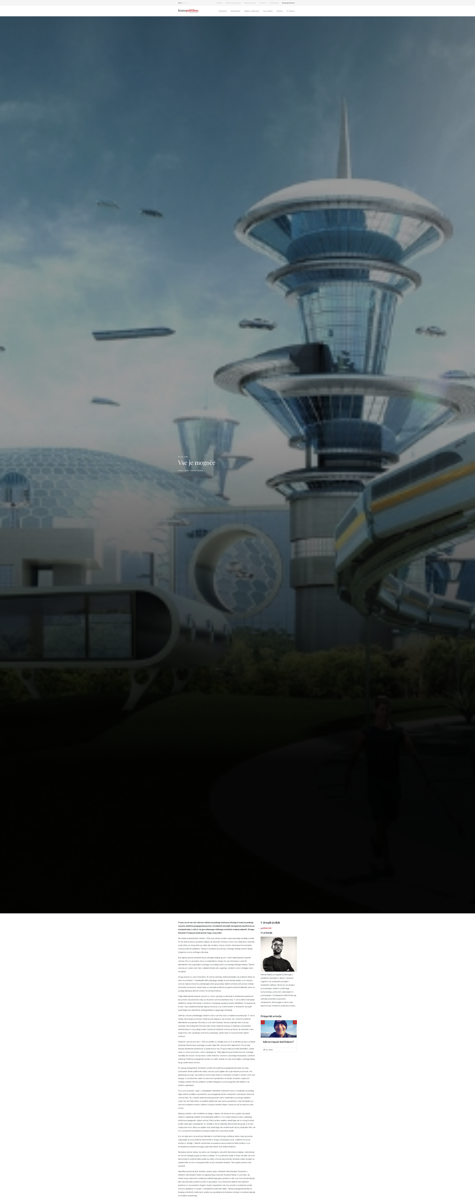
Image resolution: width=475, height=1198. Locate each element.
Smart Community (233, 3)
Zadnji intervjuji (251, 11)
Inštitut (263, 3)
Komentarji (235, 11)
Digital (220, 3)
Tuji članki (268, 11)
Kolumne (223, 11)
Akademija (274, 3)
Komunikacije (250, 3)
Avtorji (280, 11)
